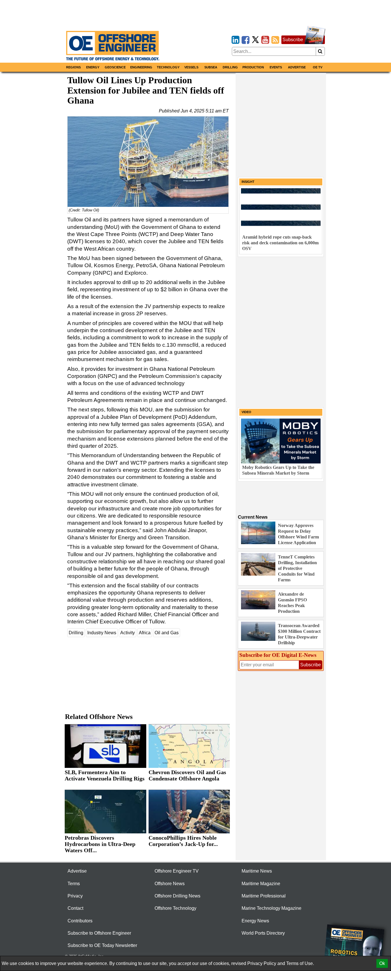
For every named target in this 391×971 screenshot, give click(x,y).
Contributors (80, 920)
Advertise (297, 67)
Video (246, 412)
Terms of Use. (300, 963)
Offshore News (170, 883)
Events (276, 67)
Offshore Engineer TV (177, 871)
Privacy (75, 895)
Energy (92, 67)
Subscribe (293, 39)
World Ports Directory (263, 933)
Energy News (255, 920)
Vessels (191, 67)
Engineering (141, 67)
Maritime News (257, 871)
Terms (74, 883)
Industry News (101, 632)
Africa (145, 632)
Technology (168, 67)
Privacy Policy (261, 963)
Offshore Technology (175, 908)
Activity (127, 632)
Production (253, 67)
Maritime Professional (264, 895)
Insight (248, 181)
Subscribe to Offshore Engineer (99, 933)
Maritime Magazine (261, 883)
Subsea (210, 67)
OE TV (317, 67)
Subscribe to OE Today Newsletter (102, 945)
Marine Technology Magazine (271, 908)
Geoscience (115, 67)
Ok (382, 963)
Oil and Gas (167, 632)
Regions (73, 67)
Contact (75, 908)
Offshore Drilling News (177, 895)
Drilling (230, 67)
